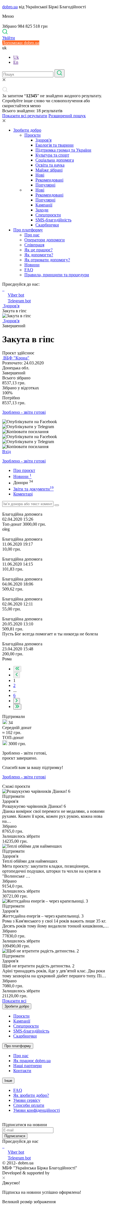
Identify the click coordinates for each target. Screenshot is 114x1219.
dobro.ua (10, 6)
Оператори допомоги (44, 239)
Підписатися (14, 1136)
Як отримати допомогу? (47, 259)
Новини (32, 264)
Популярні (45, 185)
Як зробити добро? (31, 1095)
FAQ (28, 269)
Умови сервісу (26, 1100)
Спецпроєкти (48, 215)
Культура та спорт (52, 155)
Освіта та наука (49, 165)
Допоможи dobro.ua (20, 42)
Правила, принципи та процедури (56, 274)
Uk (16, 57)
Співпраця (34, 244)
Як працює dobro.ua (32, 1060)
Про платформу (28, 230)
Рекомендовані (49, 180)
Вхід (6, 451)
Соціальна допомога (54, 160)
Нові (39, 175)
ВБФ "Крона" (15, 358)
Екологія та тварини (54, 145)
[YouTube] (3, 1146)
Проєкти (32, 135)
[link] (57, 421)
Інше (8, 1081)
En (15, 62)
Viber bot (16, 295)
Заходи (41, 210)
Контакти (22, 1070)
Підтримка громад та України (63, 150)
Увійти (8, 37)
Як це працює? (38, 249)
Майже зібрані (49, 170)
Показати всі (14, 1000)
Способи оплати (28, 1105)
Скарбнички (47, 225)
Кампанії (43, 205)
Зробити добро (27, 130)
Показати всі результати (24, 115)
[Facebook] (2, 1146)
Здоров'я (43, 140)
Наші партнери (27, 1065)
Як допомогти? (38, 254)
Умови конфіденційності (36, 1110)
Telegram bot (19, 300)
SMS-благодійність (53, 220)
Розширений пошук (67, 115)
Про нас (32, 234)
